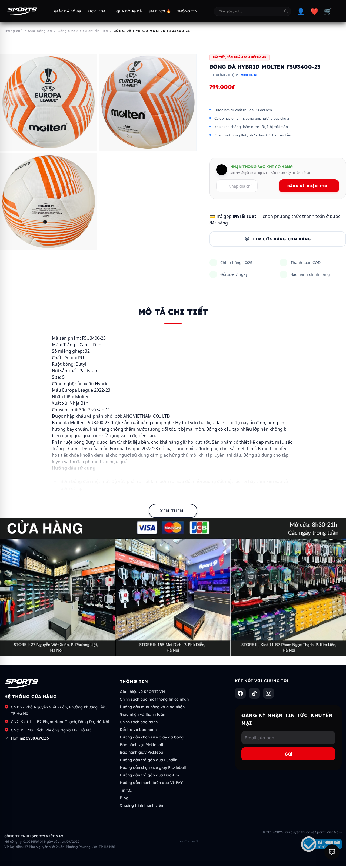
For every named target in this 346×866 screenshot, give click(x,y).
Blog (124, 797)
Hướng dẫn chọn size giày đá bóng (152, 737)
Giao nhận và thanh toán (142, 714)
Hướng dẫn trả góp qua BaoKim (149, 775)
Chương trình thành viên (141, 805)
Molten (248, 75)
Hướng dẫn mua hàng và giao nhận (152, 706)
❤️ (314, 11)
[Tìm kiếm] (286, 11)
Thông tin (187, 11)
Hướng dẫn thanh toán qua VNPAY (151, 782)
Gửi (288, 754)
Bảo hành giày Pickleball (142, 752)
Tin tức (126, 790)
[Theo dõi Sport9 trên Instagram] (268, 693)
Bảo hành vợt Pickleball (141, 744)
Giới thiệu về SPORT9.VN (142, 691)
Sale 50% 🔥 (159, 11)
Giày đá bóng (67, 11)
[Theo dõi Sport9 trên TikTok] (254, 693)
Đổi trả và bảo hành (138, 729)
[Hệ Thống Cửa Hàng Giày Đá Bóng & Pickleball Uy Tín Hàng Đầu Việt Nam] (22, 11)
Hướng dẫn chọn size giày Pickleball (153, 767)
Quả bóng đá (129, 11)
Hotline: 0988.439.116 (30, 738)
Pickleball (98, 11)
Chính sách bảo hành (139, 722)
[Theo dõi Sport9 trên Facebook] (240, 693)
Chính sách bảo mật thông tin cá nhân (154, 699)
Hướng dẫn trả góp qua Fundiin (148, 759)
